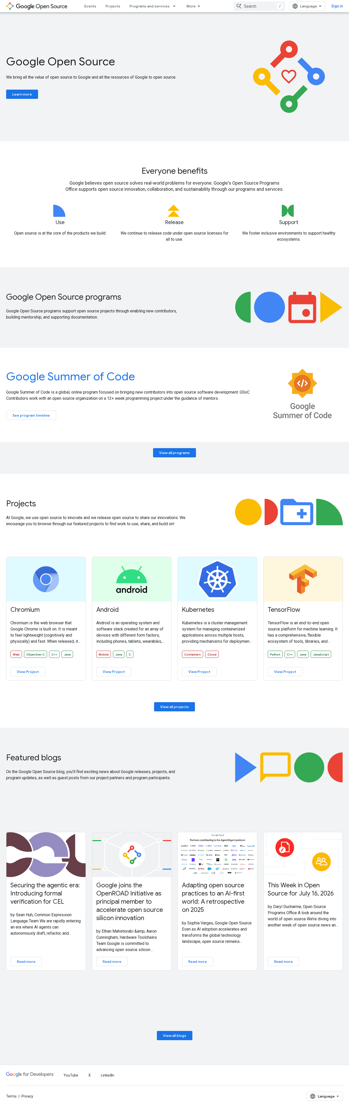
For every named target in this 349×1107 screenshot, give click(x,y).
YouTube (71, 1075)
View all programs (174, 452)
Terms (11, 1096)
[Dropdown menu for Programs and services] (176, 6)
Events (90, 6)
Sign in (337, 6)
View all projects (174, 706)
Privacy (27, 1096)
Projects (113, 6)
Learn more (22, 94)
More (191, 6)
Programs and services (150, 6)
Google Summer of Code (70, 376)
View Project (28, 671)
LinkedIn (107, 1075)
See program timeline (31, 415)
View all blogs (174, 1035)
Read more (26, 961)
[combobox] (259, 6)
